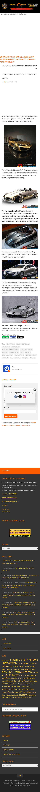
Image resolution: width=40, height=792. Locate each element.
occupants (5, 358)
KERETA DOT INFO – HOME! (12, 754)
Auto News (12, 675)
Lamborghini (19, 684)
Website (7, 408)
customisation (16, 347)
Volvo (3, 698)
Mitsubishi (26, 686)
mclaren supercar (7, 355)
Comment (8, 386)
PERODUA (29, 689)
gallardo (4, 352)
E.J (5, 82)
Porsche (11, 692)
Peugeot (4, 692)
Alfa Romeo (35, 672)
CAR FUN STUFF (17, 678)
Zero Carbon (7, 648)
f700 (21, 349)
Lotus (33, 684)
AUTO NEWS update (27, 675)
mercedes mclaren (31, 355)
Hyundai (5, 684)
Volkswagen (30, 695)
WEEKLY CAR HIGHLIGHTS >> (18, 698)
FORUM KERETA (9, 750)
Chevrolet (30, 678)
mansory (27, 352)
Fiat (18, 681)
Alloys (18, 344)
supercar (10, 695)
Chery (24, 678)
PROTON (25, 692)
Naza (16, 689)
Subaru (4, 695)
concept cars (6, 347)
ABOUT (6, 740)
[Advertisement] (20, 35)
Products (17, 692)
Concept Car (25, 344)
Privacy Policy (6, 512)
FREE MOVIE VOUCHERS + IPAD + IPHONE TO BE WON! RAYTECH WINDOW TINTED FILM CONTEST (18, 595)
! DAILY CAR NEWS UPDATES (12, 66)
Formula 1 (27, 681)
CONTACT (7, 745)
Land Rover (27, 684)
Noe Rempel (7, 561)
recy (11, 358)
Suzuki (16, 695)
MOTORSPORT (8, 689)
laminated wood (13, 352)
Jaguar (10, 684)
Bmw (8, 678)
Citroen (4, 681)
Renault (33, 692)
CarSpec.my (7, 643)
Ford (21, 681)
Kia (14, 684)
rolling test (25, 358)
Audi (3, 675)
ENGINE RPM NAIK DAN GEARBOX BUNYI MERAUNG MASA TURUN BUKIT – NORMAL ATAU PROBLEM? (17, 59)
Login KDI (4, 505)
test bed (32, 358)
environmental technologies (10, 349)
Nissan (22, 689)
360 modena (11, 344)
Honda (34, 681)
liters (21, 352)
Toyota (22, 695)
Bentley (3, 678)
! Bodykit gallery (6, 660)
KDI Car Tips (5, 509)
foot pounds (28, 349)
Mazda (4, 686)
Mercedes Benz (30, 66)
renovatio (17, 358)
